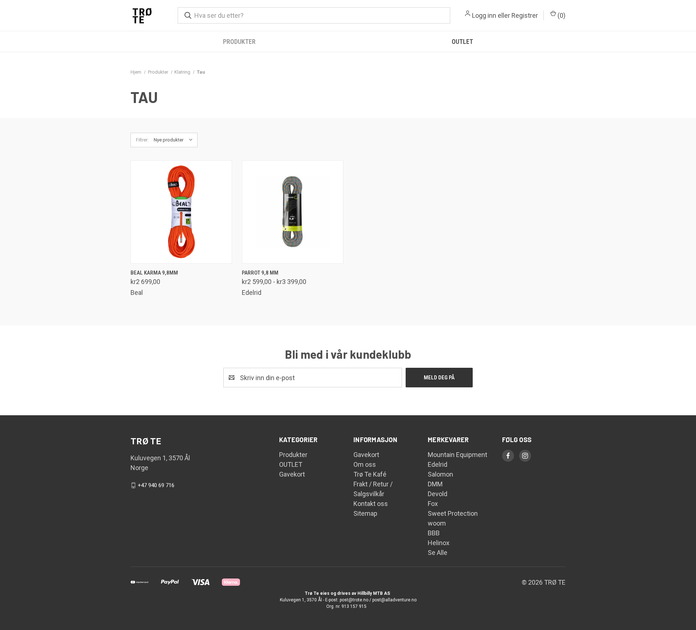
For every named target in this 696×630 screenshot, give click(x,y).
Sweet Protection (453, 513)
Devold (437, 494)
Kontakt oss (370, 503)
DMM (435, 484)
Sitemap (365, 513)
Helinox (439, 543)
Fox (433, 503)
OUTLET (462, 41)
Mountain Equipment (457, 454)
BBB (434, 533)
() (561, 15)
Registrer (524, 15)
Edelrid (437, 464)
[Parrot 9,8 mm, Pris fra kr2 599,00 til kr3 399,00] (292, 212)
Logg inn (484, 15)
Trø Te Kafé (369, 474)
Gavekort (292, 474)
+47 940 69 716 (156, 485)
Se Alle (437, 552)
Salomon (440, 474)
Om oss (364, 464)
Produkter (239, 41)
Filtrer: (142, 140)
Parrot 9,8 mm (260, 272)
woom (437, 523)
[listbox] (175, 140)
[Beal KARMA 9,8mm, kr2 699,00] (181, 212)
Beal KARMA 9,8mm (154, 272)
